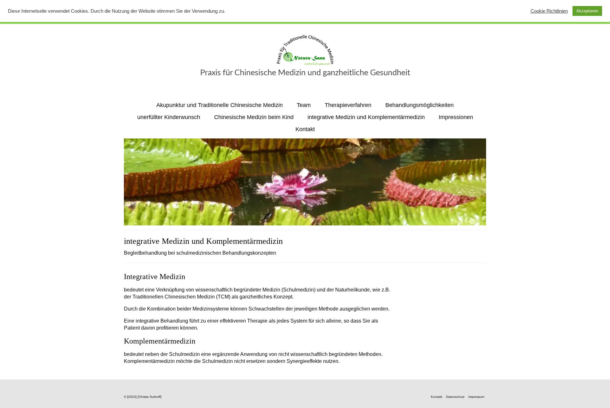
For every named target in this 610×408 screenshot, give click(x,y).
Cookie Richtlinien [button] (549, 11)
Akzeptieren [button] (587, 11)
